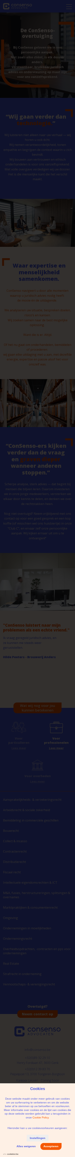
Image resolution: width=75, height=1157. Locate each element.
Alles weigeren (26, 1146)
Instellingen (37, 1138)
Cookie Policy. (40, 1117)
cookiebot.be (12, 1154)
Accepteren (50, 1146)
